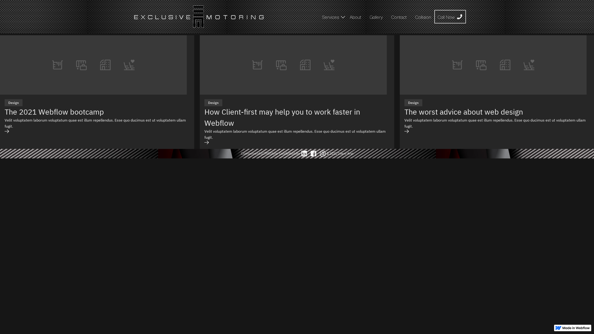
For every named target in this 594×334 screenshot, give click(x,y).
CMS (266, 153)
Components (251, 153)
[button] (331, 17)
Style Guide (279, 153)
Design (13, 103)
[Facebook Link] (313, 153)
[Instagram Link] (322, 153)
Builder (294, 153)
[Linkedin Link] (304, 153)
